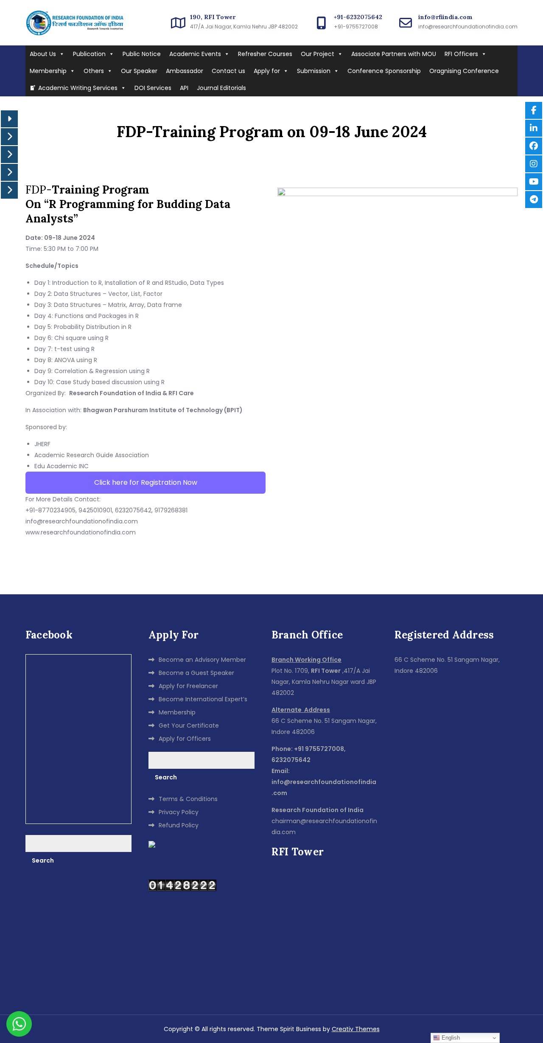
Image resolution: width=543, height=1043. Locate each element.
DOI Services (152, 88)
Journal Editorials (221, 88)
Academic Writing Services (78, 88)
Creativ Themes (356, 1029)
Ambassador (184, 71)
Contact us (228, 71)
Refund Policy (179, 825)
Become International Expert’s (203, 699)
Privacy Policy (179, 812)
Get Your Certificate (189, 725)
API (184, 88)
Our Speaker (139, 71)
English (450, 1038)
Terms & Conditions (188, 799)
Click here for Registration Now (145, 482)
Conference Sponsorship (384, 71)
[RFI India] (151, 844)
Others (94, 71)
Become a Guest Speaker (196, 673)
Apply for (267, 71)
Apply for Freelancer (188, 686)
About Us (43, 54)
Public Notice (142, 54)
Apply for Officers (185, 738)
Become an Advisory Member (202, 659)
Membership (48, 71)
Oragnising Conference (464, 71)
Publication (89, 54)
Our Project (317, 54)
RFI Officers (461, 54)
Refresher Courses (265, 54)
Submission (313, 71)
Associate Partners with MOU (393, 54)
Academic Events (195, 54)
